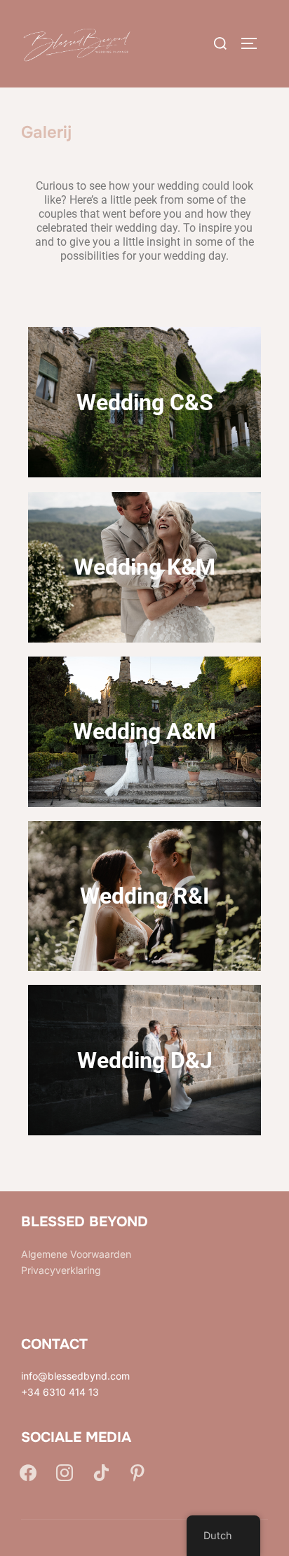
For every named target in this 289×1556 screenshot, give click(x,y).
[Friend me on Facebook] (28, 1472)
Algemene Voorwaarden (76, 1254)
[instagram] (65, 1472)
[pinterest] (137, 1472)
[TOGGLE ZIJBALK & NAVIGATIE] (254, 43)
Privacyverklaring (61, 1270)
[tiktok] (101, 1472)
